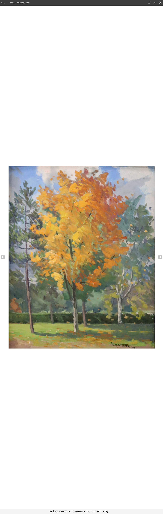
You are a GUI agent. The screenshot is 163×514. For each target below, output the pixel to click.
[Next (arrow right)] (158, 257)
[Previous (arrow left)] (4, 257)
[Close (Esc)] (160, 3)
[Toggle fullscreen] (149, 3)
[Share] (154, 3)
